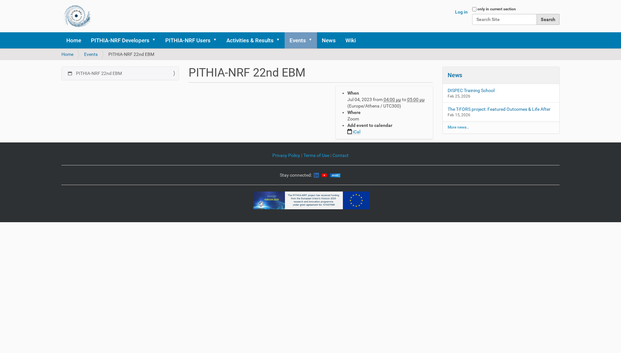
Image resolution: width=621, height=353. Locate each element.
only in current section (496, 9)
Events (297, 40)
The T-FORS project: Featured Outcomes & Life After (499, 109)
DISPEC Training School (471, 90)
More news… (458, 127)
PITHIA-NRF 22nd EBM (98, 73)
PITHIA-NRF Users (188, 40)
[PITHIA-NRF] (77, 16)
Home (73, 40)
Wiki (350, 40)
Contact (340, 155)
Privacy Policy (286, 155)
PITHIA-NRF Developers (120, 40)
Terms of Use (316, 155)
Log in (461, 12)
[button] (155, 40)
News (329, 40)
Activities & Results (250, 40)
